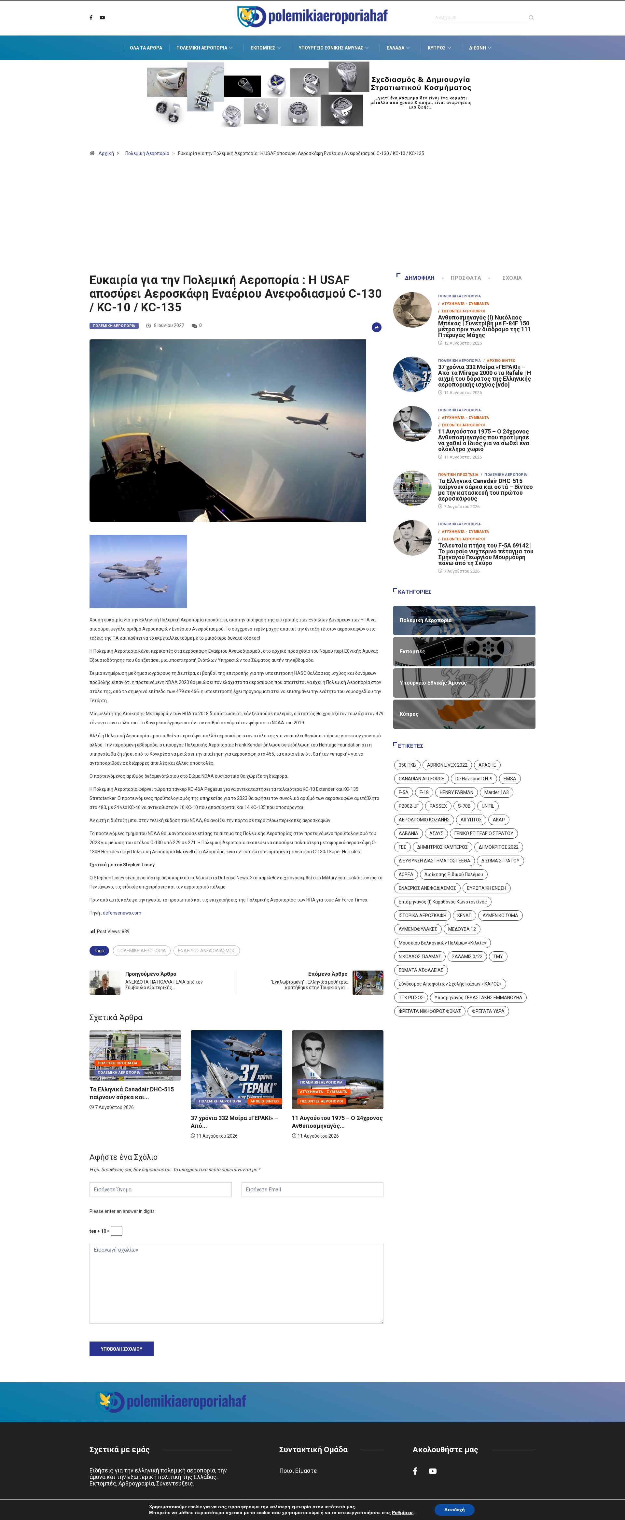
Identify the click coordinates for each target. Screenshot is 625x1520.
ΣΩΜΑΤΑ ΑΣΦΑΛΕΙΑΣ (421, 970)
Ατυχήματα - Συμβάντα (276, 1092)
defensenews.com (122, 913)
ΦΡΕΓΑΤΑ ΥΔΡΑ (488, 1011)
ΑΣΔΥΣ (436, 833)
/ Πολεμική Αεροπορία (504, 475)
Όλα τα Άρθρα (146, 47)
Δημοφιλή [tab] (420, 278)
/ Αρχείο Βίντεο (499, 361)
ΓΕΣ (402, 847)
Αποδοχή (454, 1510)
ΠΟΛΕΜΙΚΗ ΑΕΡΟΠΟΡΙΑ (142, 950)
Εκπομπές (263, 47)
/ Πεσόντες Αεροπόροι (461, 311)
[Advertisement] (312, 217)
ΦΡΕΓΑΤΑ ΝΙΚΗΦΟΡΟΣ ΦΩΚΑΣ (430, 1011)
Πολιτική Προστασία (374, 1063)
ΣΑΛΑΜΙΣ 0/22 (467, 956)
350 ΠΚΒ (407, 765)
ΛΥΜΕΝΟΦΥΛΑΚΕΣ (418, 929)
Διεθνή (477, 47)
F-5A (404, 792)
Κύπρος (437, 47)
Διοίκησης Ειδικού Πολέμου (453, 874)
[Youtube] (102, 18)
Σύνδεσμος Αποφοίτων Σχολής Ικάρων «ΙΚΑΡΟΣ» (450, 984)
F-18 (424, 792)
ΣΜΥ (498, 956)
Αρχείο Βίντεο (217, 1101)
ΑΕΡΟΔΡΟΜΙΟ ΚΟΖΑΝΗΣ (424, 819)
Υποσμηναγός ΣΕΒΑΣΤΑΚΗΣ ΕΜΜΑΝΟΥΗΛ (478, 997)
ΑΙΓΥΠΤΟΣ (471, 819)
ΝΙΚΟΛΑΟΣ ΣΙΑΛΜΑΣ (420, 956)
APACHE (487, 765)
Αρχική (106, 153)
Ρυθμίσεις (402, 1513)
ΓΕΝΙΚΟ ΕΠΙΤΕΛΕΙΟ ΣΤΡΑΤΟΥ (483, 833)
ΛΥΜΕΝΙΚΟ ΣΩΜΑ (500, 915)
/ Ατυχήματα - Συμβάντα (463, 304)
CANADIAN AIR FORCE (421, 778)
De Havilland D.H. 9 (474, 778)
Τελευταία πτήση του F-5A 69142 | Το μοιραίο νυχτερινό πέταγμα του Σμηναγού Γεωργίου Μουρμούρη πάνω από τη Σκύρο (486, 554)
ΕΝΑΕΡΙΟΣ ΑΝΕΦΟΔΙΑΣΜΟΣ (206, 950)
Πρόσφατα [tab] (466, 278)
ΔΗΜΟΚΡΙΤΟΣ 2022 (499, 847)
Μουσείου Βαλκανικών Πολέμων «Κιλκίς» (442, 942)
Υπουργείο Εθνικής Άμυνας (331, 47)
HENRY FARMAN (456, 792)
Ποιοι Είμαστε (298, 1470)
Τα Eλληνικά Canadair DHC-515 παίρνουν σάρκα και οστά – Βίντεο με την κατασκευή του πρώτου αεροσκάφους (485, 489)
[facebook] (91, 18)
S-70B (464, 806)
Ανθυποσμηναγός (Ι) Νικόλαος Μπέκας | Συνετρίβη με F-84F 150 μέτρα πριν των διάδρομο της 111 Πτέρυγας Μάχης (484, 326)
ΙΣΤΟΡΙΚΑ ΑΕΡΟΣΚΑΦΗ (422, 915)
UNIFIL (488, 806)
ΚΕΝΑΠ (464, 915)
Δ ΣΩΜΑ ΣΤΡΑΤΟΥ (500, 860)
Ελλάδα (395, 47)
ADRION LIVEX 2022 (447, 765)
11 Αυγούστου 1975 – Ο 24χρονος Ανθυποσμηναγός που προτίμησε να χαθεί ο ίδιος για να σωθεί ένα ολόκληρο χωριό (483, 440)
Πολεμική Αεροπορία (201, 47)
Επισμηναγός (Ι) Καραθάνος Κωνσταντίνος (443, 901)
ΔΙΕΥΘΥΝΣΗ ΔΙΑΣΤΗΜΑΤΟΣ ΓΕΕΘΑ (434, 860)
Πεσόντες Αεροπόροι (274, 1101)
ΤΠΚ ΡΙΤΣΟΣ (411, 997)
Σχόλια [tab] (512, 278)
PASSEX (438, 806)
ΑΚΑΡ (499, 819)
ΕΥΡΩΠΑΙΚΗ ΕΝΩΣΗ (486, 888)
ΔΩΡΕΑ (406, 874)
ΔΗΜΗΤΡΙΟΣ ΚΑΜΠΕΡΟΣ (442, 847)
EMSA (510, 778)
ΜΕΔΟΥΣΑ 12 (462, 929)
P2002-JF (409, 806)
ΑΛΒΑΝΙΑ (408, 833)
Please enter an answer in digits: (123, 1211)
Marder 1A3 (496, 792)
